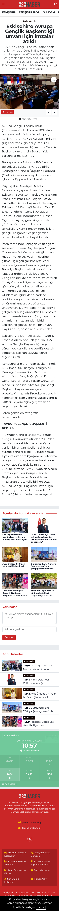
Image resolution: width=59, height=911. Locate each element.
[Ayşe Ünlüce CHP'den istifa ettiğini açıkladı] (15, 554)
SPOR (19, 896)
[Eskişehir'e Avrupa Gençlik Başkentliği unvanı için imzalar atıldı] (29, 91)
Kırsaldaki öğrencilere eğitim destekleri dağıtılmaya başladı (42, 593)
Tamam (41, 908)
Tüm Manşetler (42, 870)
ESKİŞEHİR (9, 12)
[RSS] (29, 839)
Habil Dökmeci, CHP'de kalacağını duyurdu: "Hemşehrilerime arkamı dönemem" (44, 538)
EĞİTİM (51, 892)
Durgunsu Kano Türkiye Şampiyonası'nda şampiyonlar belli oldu (43, 566)
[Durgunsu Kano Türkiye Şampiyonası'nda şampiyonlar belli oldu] (44, 554)
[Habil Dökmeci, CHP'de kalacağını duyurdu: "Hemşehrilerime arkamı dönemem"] (44, 525)
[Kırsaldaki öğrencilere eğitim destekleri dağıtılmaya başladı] (44, 581)
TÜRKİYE (39, 896)
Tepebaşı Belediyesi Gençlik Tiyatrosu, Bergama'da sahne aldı (14, 593)
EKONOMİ (9, 896)
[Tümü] (55, 654)
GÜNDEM (49, 12)
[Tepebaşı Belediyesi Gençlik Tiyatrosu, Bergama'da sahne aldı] (15, 581)
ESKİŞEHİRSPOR (29, 12)
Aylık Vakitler (11, 784)
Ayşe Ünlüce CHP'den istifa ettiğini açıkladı (13, 565)
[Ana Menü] (3, 4)
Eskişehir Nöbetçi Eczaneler (15, 854)
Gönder (9, 637)
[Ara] (55, 4)
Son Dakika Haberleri (11, 880)
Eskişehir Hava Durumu (40, 854)
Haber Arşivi (40, 879)
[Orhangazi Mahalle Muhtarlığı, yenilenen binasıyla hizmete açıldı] (15, 525)
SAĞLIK (28, 896)
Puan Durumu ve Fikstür (15, 872)
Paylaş (9, 112)
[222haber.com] (29, 4)
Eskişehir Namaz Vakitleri (15, 863)
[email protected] (31, 822)
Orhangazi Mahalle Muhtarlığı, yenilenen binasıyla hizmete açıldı (14, 537)
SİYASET (49, 896)
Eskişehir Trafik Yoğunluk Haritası (40, 863)
